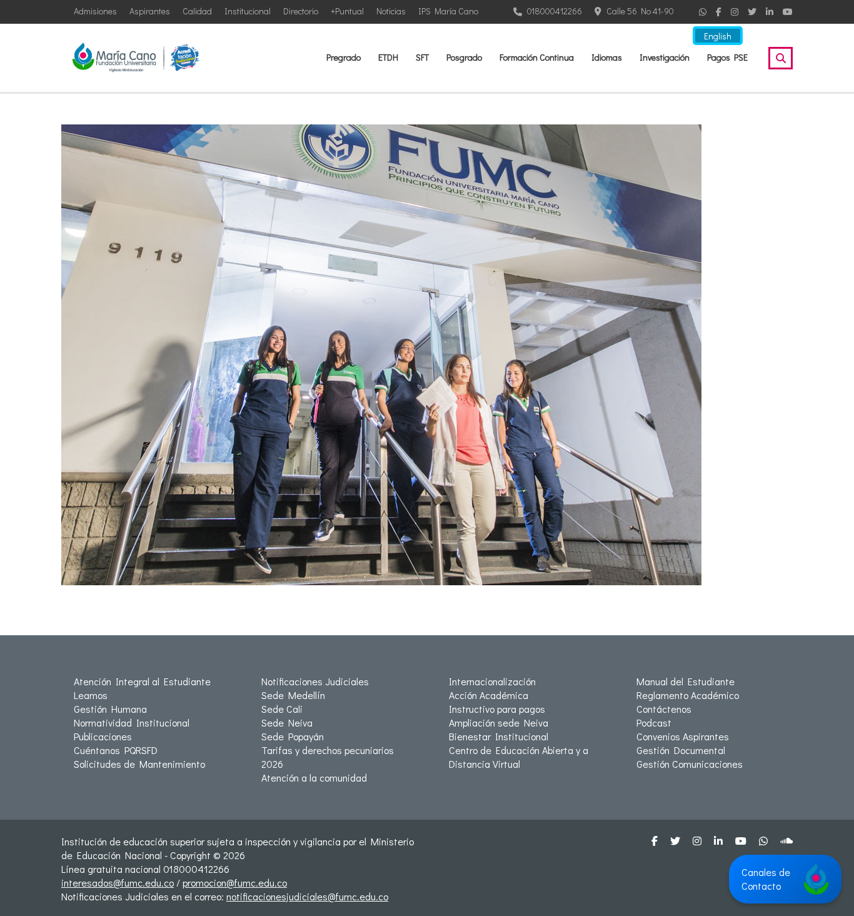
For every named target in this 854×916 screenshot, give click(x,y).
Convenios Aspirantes (682, 736)
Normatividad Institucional (131, 722)
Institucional (247, 11)
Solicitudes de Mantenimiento (139, 763)
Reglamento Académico (687, 695)
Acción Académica (488, 695)
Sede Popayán (292, 736)
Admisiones (95, 11)
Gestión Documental (680, 750)
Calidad (197, 11)
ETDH (388, 57)
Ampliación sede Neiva (498, 722)
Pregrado (343, 57)
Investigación (665, 57)
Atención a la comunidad (314, 777)
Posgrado (464, 57)
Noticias (391, 11)
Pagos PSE (727, 57)
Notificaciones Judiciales (315, 681)
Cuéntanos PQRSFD (116, 750)
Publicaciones (103, 736)
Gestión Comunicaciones (689, 763)
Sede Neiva (287, 722)
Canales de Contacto (765, 878)
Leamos (91, 695)
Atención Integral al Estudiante (142, 681)
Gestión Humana (110, 708)
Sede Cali (282, 708)
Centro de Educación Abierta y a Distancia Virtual (518, 756)
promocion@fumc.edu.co (235, 882)
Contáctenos (663, 708)
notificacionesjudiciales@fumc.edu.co (307, 896)
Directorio (300, 11)
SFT (422, 57)
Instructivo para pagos (497, 708)
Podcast (653, 722)
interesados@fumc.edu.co (117, 882)
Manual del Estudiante (685, 681)
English (717, 36)
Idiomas (606, 57)
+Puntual (347, 11)
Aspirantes (149, 11)
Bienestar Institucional (498, 736)
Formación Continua (537, 57)
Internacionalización (492, 681)
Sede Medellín (293, 695)
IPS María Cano (448, 11)
